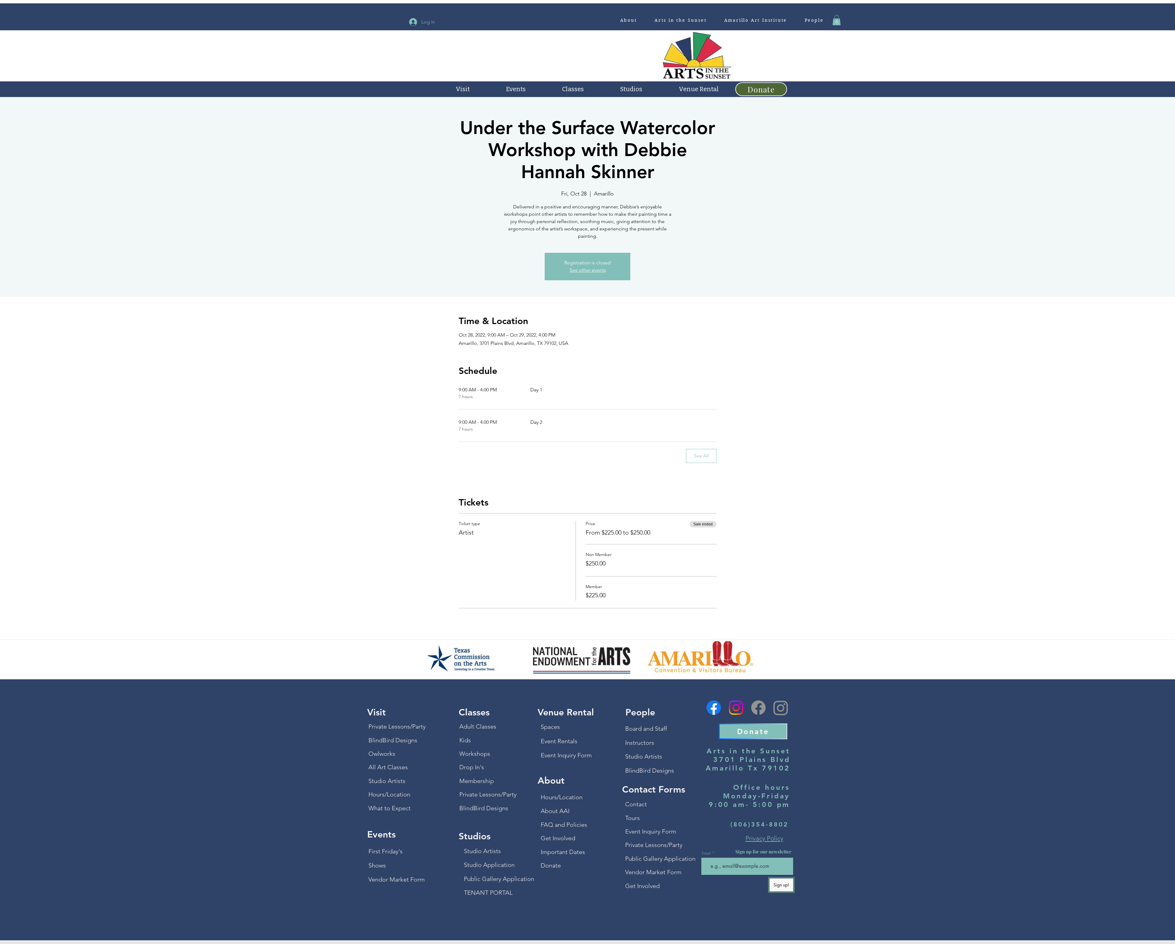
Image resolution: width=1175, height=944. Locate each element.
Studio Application (489, 864)
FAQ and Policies (564, 824)
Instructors (639, 742)
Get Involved (558, 838)
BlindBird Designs (392, 740)
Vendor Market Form (394, 879)
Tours (632, 818)
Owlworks (381, 753)
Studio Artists (386, 781)
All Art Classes (388, 767)
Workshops (474, 753)
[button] (628, 20)
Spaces (550, 726)
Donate (551, 865)
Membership (476, 781)
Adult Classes (477, 726)
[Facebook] (713, 707)
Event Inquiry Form (566, 755)
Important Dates (563, 852)
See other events (587, 270)
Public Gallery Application (490, 878)
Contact (636, 804)
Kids (465, 740)
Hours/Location (389, 794)
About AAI (555, 811)
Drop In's (471, 767)
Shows (377, 865)
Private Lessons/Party (394, 726)
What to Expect (389, 808)
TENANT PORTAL (488, 892)
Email (706, 853)
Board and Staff (646, 728)
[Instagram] (736, 707)
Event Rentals (559, 741)
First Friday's (385, 851)
